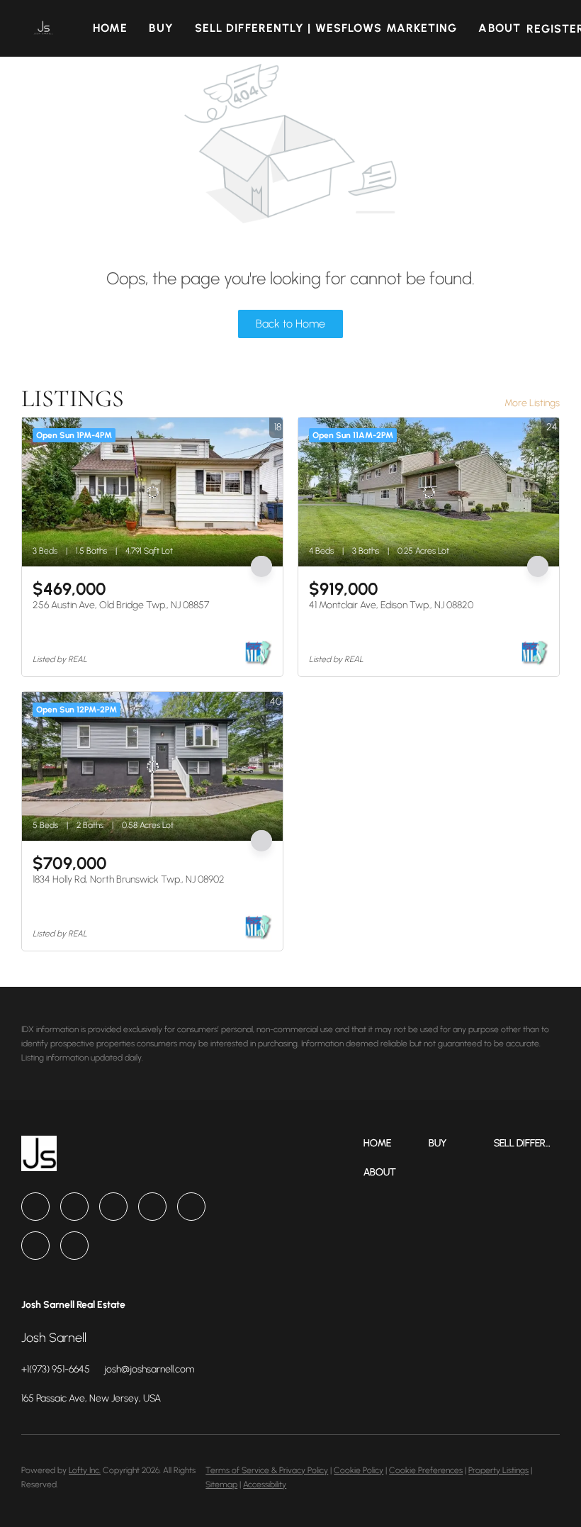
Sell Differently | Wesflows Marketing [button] (326, 28)
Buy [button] (161, 28)
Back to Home (290, 323)
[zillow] (113, 1206)
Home (110, 28)
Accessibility (264, 1484)
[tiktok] (35, 1245)
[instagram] (152, 1206)
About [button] (499, 28)
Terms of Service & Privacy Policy (266, 1470)
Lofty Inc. (85, 1470)
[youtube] (191, 1206)
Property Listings (498, 1470)
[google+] (74, 1245)
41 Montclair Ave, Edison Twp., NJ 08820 (391, 605)
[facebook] (35, 1206)
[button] (43, 28)
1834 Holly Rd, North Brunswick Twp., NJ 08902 (129, 879)
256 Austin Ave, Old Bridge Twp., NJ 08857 (121, 605)
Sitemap (221, 1484)
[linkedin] (74, 1206)
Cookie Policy (358, 1470)
